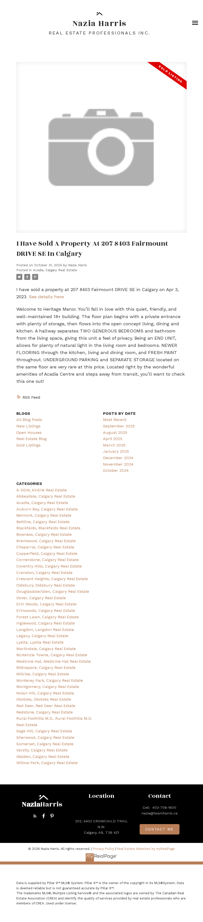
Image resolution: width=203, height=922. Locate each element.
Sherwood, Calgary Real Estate (45, 737)
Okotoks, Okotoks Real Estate (43, 699)
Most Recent (115, 419)
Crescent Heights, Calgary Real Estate (52, 578)
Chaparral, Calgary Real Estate (45, 547)
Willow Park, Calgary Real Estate (47, 762)
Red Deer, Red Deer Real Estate (45, 705)
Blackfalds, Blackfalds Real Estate (48, 528)
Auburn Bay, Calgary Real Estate (47, 509)
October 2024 (116, 470)
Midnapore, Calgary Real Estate (46, 667)
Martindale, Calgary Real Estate (46, 648)
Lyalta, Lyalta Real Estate (40, 642)
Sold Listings (28, 445)
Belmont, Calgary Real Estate (43, 515)
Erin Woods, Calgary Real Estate (46, 604)
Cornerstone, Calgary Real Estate (47, 559)
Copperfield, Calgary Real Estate (46, 553)
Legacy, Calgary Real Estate (42, 635)
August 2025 (115, 432)
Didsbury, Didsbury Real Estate (45, 585)
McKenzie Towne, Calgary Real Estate (51, 655)
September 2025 (119, 426)
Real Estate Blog (31, 438)
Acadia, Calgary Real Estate (55, 270)
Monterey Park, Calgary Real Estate (49, 680)
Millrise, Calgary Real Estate (42, 674)
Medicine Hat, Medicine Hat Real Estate (53, 661)
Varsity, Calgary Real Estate (42, 750)
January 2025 (116, 451)
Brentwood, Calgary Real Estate (46, 540)
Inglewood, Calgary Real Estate (45, 623)
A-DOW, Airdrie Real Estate (41, 490)
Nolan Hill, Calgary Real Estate (45, 693)
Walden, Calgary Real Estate (42, 756)
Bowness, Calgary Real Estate (44, 534)
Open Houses (29, 432)
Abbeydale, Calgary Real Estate (45, 496)
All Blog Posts (29, 419)
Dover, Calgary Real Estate (41, 597)
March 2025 (114, 445)
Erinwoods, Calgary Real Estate (45, 610)
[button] (35, 816)
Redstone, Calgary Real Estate (44, 712)
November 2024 (118, 464)
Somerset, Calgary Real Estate (45, 744)
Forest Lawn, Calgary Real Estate (47, 617)
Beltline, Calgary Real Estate (43, 521)
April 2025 (112, 438)
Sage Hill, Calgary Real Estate (44, 731)
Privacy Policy (103, 849)
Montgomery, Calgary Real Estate (47, 686)
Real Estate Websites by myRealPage (146, 849)
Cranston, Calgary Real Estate (44, 572)
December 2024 (118, 457)
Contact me (159, 829)
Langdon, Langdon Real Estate (45, 629)
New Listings (28, 426)
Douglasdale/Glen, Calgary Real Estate (52, 591)
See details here (46, 296)
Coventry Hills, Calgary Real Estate (49, 566)
